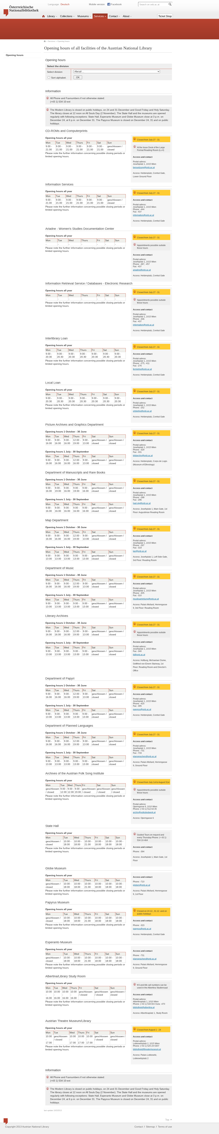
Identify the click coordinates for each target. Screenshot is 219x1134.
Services (99, 16)
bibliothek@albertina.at (143, 1007)
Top (167, 1119)
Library (51, 16)
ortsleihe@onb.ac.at (142, 411)
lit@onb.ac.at (139, 654)
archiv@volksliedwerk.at (144, 812)
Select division (54, 71)
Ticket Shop (165, 16)
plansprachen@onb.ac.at (144, 756)
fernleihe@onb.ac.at (142, 369)
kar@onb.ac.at (139, 551)
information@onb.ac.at (143, 215)
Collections (66, 16)
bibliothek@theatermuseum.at (147, 1049)
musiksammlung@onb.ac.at (146, 599)
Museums (83, 16)
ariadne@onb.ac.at (142, 270)
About (126, 16)
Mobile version (97, 4)
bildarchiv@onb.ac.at (143, 455)
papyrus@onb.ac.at (142, 709)
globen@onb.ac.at (141, 885)
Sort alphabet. (58, 77)
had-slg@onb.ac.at (142, 503)
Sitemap (150, 1126)
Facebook (116, 4)
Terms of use (165, 1126)
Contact (113, 16)
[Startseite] (43, 16)
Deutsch (65, 4)
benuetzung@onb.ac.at (144, 167)
